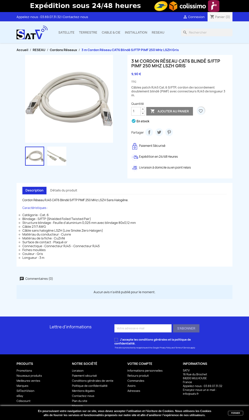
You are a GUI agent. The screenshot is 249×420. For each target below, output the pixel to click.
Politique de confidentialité (90, 386)
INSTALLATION (136, 32)
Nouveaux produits (29, 375)
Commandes (135, 381)
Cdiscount (24, 401)
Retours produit (138, 375)
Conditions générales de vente (92, 381)
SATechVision (25, 391)
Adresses (133, 391)
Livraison (78, 370)
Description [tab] (34, 190)
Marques (22, 386)
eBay (20, 396)
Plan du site (79, 401)
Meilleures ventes (28, 381)
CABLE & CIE (111, 32)
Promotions (24, 370)
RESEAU (158, 32)
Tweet (159, 132)
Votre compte (139, 364)
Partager (149, 132)
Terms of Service (182, 347)
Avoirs (131, 386)
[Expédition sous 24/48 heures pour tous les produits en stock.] (124, 6)
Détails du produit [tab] (63, 190)
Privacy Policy (165, 347)
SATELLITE (66, 32)
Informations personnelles (145, 370)
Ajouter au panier (169, 111)
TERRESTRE (88, 32)
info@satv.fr (191, 394)
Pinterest (169, 132)
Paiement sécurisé (84, 375)
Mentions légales (83, 391)
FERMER (235, 413)
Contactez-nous (75, 17)
